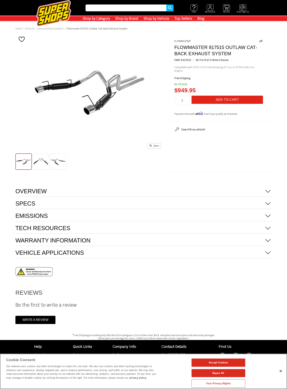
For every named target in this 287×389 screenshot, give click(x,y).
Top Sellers (183, 18)
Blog (200, 18)
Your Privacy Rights (218, 383)
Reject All (218, 373)
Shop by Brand (126, 18)
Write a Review (35, 319)
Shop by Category (96, 18)
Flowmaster (182, 41)
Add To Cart (227, 99)
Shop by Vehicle (156, 18)
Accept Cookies (218, 362)
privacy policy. (138, 377)
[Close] (280, 371)
